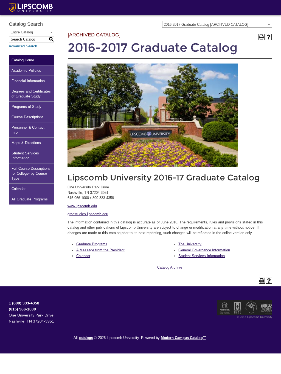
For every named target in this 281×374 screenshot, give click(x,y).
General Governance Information (204, 250)
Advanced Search (23, 46)
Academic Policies (26, 70)
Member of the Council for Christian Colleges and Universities (224, 307)
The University (189, 244)
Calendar (19, 189)
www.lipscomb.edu (82, 206)
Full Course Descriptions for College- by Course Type (31, 173)
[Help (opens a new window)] (269, 37)
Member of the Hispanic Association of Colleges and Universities (237, 307)
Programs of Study (26, 107)
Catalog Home (23, 60)
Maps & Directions (26, 143)
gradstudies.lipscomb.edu (88, 214)
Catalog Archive (169, 267)
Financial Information (28, 81)
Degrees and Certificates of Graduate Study (31, 93)
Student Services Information (25, 155)
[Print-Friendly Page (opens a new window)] (261, 37)
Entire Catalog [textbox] (21, 32)
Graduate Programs (91, 244)
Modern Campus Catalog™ (183, 338)
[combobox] (217, 24)
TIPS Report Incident (266, 307)
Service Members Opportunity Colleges (251, 307)
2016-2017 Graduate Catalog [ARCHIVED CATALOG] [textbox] (206, 24)
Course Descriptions (28, 117)
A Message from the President (100, 250)
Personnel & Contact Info (28, 129)
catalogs (86, 338)
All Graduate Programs (30, 199)
